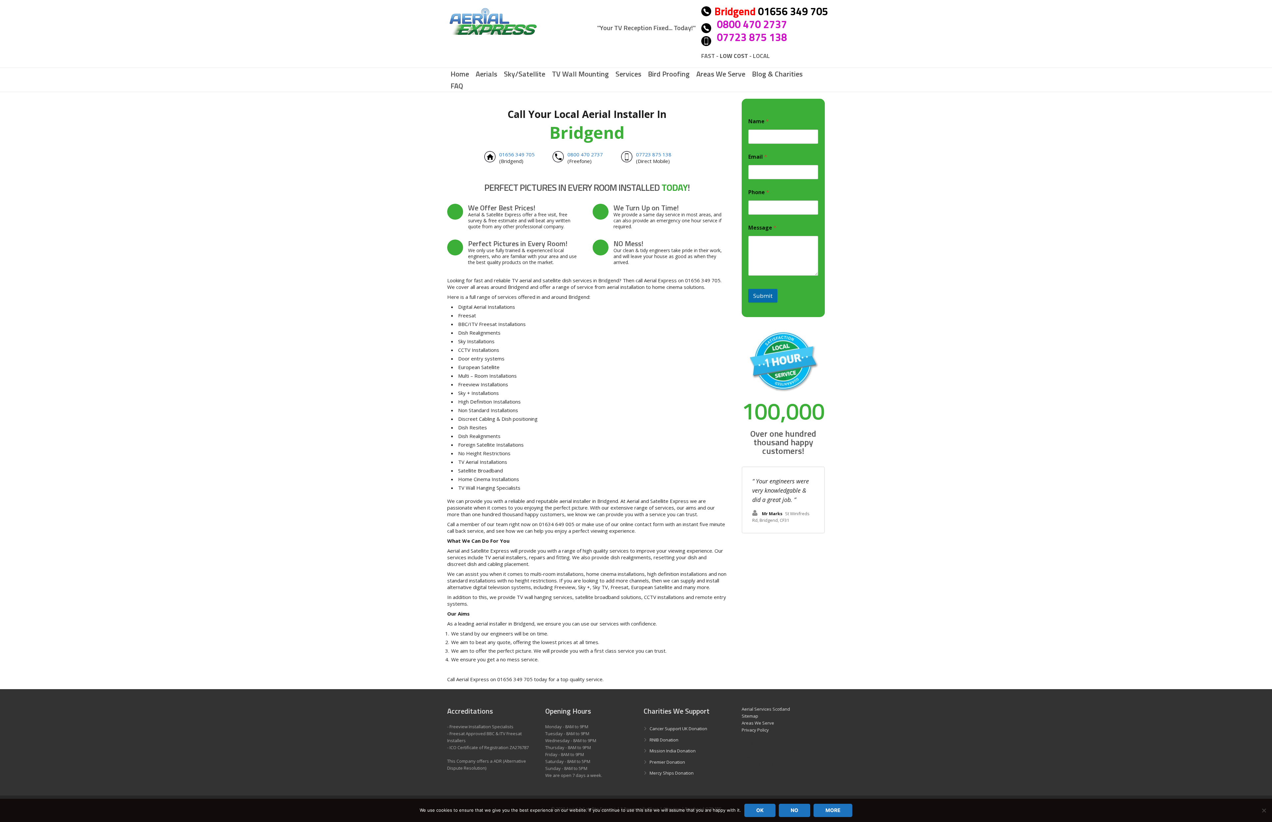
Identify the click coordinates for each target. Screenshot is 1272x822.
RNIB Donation (664, 740)
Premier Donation (667, 762)
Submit (762, 296)
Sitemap (750, 716)
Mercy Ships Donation (672, 773)
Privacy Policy (755, 730)
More (832, 810)
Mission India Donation (673, 751)
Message (762, 228)
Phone (758, 192)
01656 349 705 (517, 154)
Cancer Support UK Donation (678, 729)
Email (757, 157)
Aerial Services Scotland (766, 709)
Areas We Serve (758, 723)
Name (758, 121)
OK (760, 810)
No (794, 810)
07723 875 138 (752, 37)
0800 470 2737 (752, 24)
